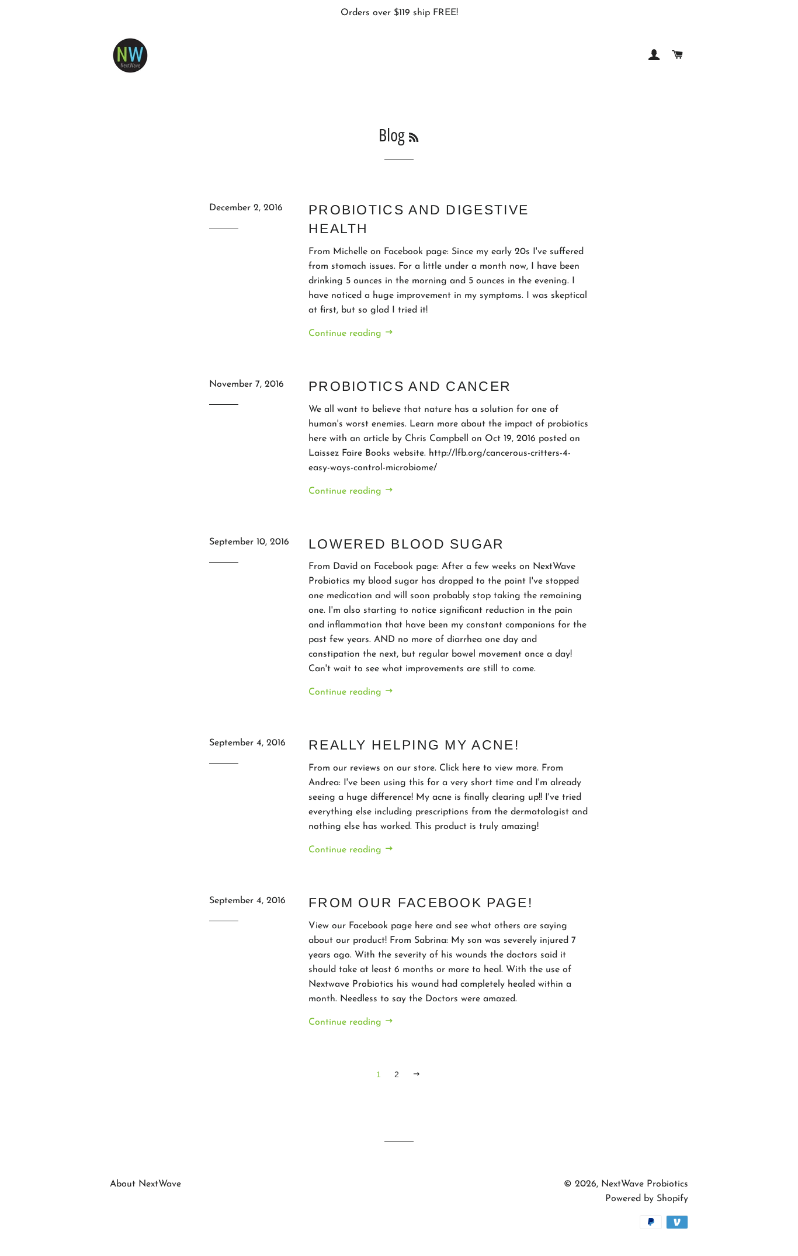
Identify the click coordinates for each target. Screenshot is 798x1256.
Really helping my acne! (413, 744)
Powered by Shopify (646, 1198)
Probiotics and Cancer (409, 386)
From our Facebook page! (420, 902)
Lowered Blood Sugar (406, 543)
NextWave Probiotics (644, 1184)
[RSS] (413, 137)
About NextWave (145, 1184)
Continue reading (346, 333)
